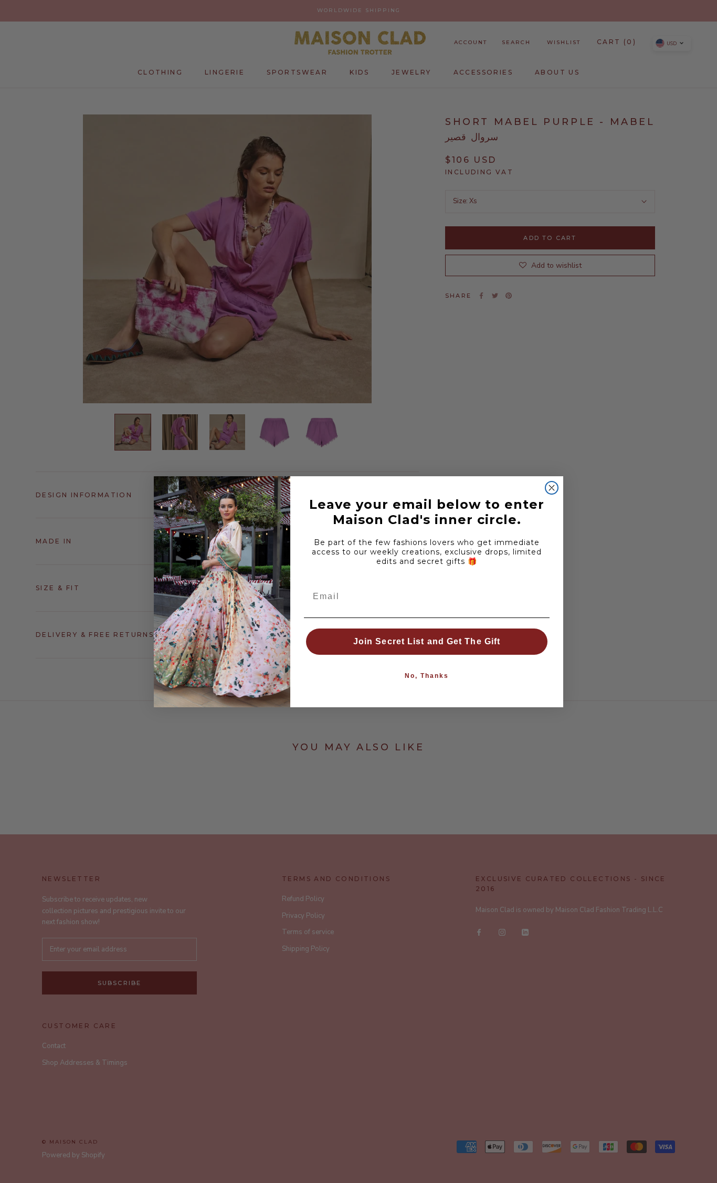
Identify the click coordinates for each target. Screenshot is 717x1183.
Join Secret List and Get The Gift (426, 641)
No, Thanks (427, 675)
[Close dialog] (551, 487)
